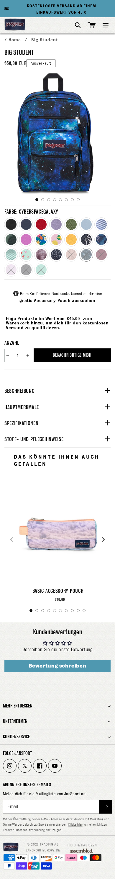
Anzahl (11, 343)
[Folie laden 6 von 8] (66, 199)
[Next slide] (103, 539)
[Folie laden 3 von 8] (48, 199)
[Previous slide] (11, 539)
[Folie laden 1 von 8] (36, 199)
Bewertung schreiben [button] (57, 666)
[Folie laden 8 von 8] (78, 199)
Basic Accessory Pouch (58, 591)
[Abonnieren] (105, 807)
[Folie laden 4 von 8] (54, 199)
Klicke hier (75, 824)
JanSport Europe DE (43, 850)
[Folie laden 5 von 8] (60, 199)
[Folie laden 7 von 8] (72, 199)
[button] (105, 25)
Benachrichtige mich (72, 355)
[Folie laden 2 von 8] (42, 199)
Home (15, 40)
